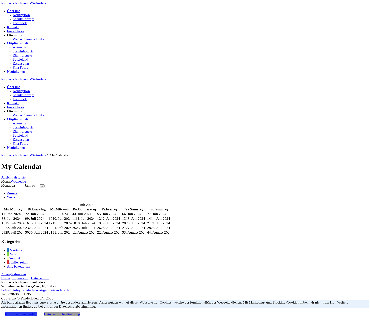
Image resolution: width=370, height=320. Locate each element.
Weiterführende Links (29, 39)
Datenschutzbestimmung (62, 314)
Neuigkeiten (16, 71)
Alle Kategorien (18, 266)
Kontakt (13, 27)
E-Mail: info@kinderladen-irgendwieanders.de (35, 290)
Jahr (28, 185)
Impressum (20, 278)
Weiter (11, 197)
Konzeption (21, 15)
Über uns (13, 11)
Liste (13, 177)
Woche (16, 181)
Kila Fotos (20, 67)
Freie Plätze (15, 31)
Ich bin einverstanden (20, 314)
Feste (12, 254)
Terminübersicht (24, 51)
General (14, 258)
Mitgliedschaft (17, 43)
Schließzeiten (18, 262)
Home (5, 278)
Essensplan (21, 63)
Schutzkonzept (23, 19)
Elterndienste (22, 55)
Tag (23, 181)
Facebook (20, 23)
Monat (6, 185)
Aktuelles (20, 47)
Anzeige (13, 274)
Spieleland (20, 59)
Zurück (12, 193)
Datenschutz (40, 278)
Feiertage (15, 250)
